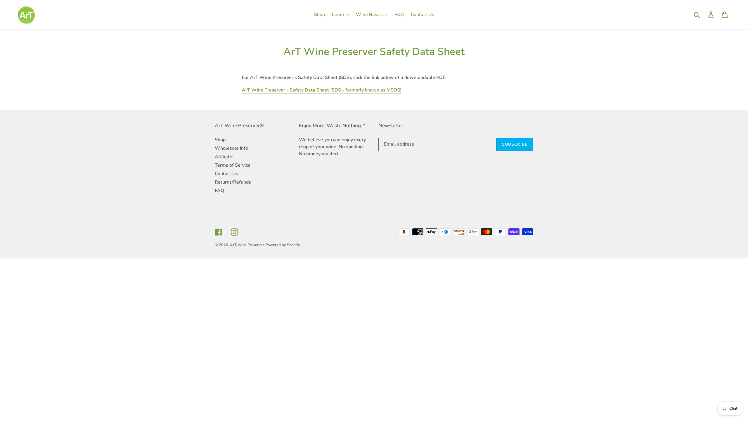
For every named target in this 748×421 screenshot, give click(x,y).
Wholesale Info (231, 148)
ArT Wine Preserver (247, 245)
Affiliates (225, 156)
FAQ (219, 190)
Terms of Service (232, 165)
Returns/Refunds (233, 182)
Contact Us (226, 173)
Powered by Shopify (282, 245)
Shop (220, 140)
